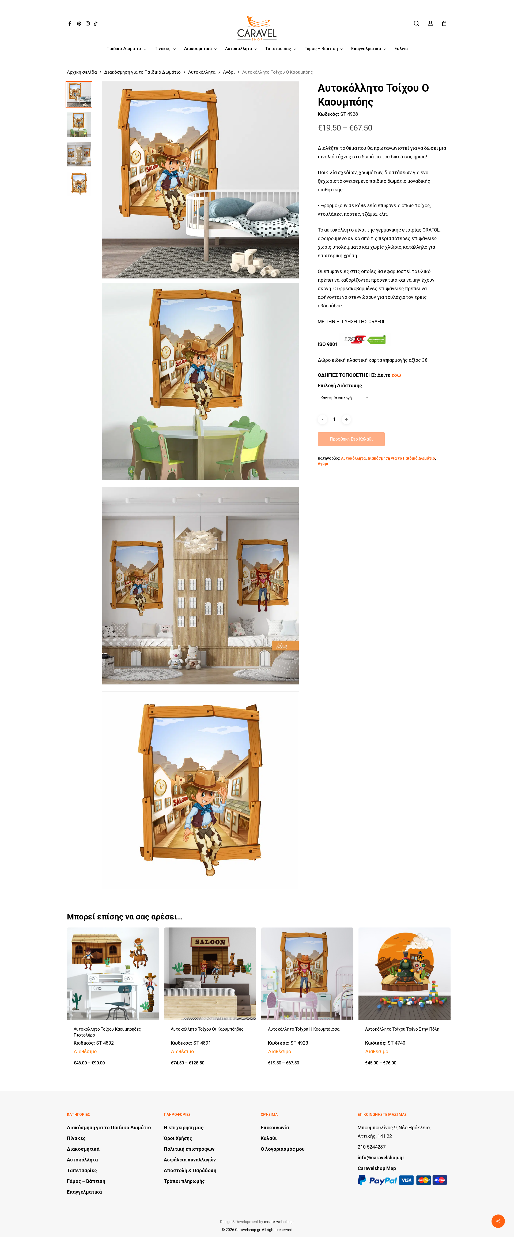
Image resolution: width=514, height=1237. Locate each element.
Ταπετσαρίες (82, 1170)
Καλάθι (269, 1138)
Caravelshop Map (377, 1168)
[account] (430, 23)
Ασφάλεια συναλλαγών (190, 1160)
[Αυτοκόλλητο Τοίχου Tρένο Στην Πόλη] (404, 973)
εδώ (396, 375)
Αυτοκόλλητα (202, 72)
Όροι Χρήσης (178, 1138)
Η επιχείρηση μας (183, 1127)
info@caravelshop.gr (381, 1157)
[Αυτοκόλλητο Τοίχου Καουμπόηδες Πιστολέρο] (113, 973)
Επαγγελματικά (84, 1192)
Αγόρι (229, 72)
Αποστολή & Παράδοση (190, 1170)
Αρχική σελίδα (82, 72)
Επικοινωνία (275, 1127)
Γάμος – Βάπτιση (86, 1181)
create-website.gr (279, 1222)
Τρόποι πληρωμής (184, 1181)
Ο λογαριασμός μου (283, 1149)
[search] (416, 23)
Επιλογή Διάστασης (340, 385)
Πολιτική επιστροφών (189, 1149)
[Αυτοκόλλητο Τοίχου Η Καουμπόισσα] (307, 973)
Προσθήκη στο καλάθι (351, 439)
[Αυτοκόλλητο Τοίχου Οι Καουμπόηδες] (210, 973)
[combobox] (344, 398)
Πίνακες (76, 1138)
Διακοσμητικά (83, 1149)
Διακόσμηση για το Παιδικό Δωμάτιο (142, 72)
